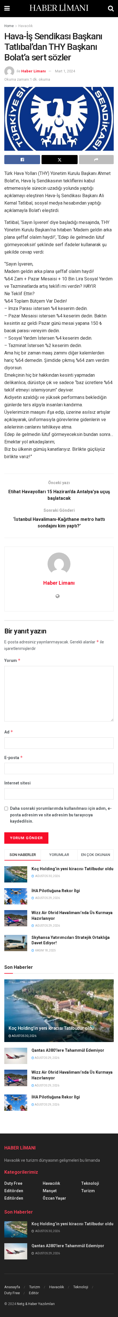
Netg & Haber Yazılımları (36, 1304)
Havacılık (25, 26)
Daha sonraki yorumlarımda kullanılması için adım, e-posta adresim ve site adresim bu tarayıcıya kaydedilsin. (61, 814)
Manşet (50, 1190)
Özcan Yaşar (54, 1198)
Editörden (13, 1190)
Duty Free (13, 1183)
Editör (34, 1293)
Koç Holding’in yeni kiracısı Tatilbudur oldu (72, 869)
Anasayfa (12, 1287)
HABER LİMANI (58, 8)
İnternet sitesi (17, 783)
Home (9, 26)
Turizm (88, 1190)
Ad (8, 732)
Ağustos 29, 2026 (46, 1057)
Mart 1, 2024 (65, 71)
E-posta (13, 757)
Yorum (12, 660)
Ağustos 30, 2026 (23, 1035)
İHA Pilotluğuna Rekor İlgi (56, 890)
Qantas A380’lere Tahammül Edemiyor (68, 1050)
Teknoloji (90, 1183)
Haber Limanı (33, 71)
